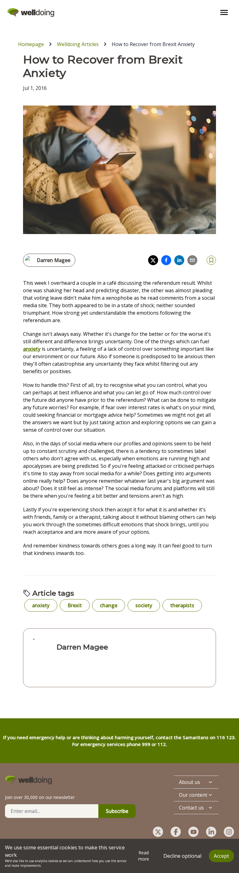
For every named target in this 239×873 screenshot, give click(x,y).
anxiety (31, 348)
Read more (143, 856)
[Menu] (224, 12)
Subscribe (117, 811)
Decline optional (182, 855)
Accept (221, 855)
